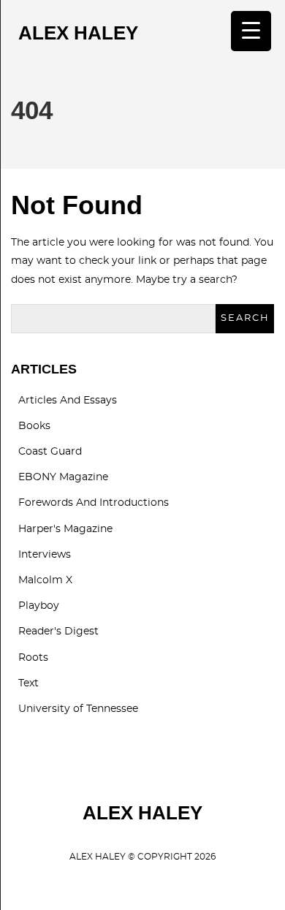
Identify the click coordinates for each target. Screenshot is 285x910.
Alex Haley (78, 33)
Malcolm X (45, 580)
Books (34, 426)
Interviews (44, 555)
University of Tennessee (78, 709)
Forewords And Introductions (93, 503)
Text (28, 683)
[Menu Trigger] (251, 31)
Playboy (38, 606)
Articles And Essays (67, 400)
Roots (33, 658)
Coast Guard (50, 452)
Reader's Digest (58, 631)
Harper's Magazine (65, 529)
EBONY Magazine (63, 477)
